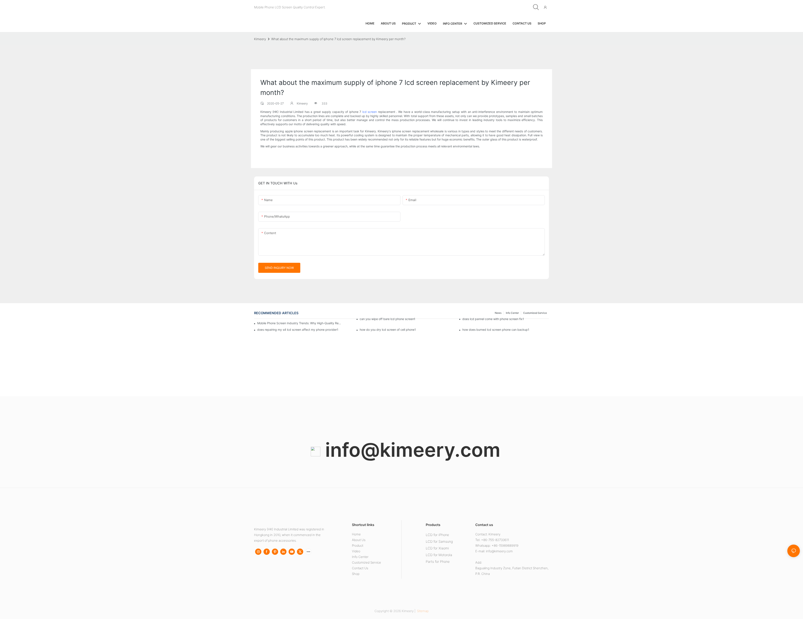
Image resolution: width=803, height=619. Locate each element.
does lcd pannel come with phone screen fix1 (493, 319)
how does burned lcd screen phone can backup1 (495, 329)
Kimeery (260, 39)
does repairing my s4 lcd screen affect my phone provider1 (297, 329)
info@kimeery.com (410, 449)
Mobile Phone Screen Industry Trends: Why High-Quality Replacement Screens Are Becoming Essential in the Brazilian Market (299, 323)
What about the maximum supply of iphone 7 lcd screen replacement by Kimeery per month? (338, 39)
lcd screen (369, 112)
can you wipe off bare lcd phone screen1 (387, 319)
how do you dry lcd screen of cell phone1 (388, 329)
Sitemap (422, 611)
